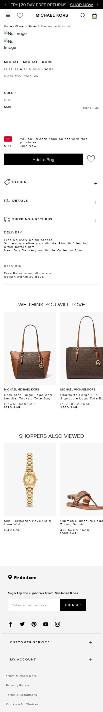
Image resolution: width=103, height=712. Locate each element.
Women (20, 26)
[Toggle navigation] (8, 15)
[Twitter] (22, 624)
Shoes (32, 26)
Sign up (73, 605)
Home (8, 26)
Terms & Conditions (21, 695)
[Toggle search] (83, 15)
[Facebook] (10, 624)
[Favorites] (20, 15)
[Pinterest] (34, 624)
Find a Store (25, 577)
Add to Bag (43, 159)
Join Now (28, 145)
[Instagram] (57, 624)
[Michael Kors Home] (52, 15)
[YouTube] (45, 624)
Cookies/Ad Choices (22, 704)
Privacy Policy (17, 685)
